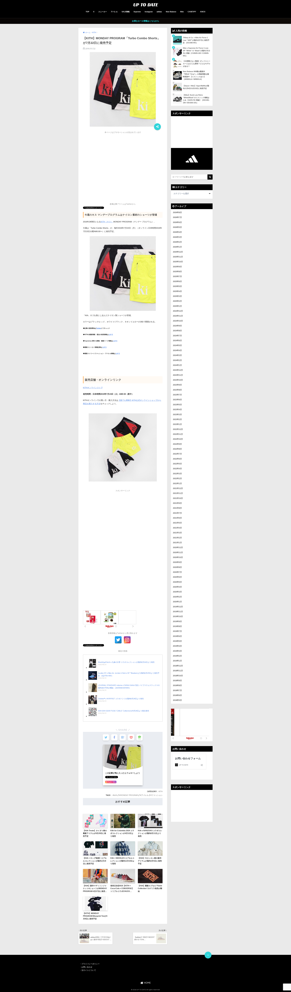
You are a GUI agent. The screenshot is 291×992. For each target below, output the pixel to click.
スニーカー (102, 12)
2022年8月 (177, 449)
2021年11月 (178, 493)
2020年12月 (178, 547)
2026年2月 (177, 242)
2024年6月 (177, 340)
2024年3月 (177, 355)
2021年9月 (177, 503)
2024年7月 (177, 336)
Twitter (98, 328)
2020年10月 (178, 557)
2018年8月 (177, 685)
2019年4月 (177, 646)
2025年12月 (178, 252)
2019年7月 (177, 631)
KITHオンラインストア (93, 388)
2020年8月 (177, 567)
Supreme (137, 12)
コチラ (111, 334)
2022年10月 (178, 439)
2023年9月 (177, 385)
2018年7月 (177, 690)
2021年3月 (177, 533)
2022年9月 (177, 444)
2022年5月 (177, 464)
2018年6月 (177, 695)
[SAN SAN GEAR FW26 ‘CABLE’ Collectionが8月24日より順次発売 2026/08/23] (118, 716)
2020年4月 (177, 587)
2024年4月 (177, 350)
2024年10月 (178, 321)
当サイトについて (88, 970)
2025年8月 (177, 271)
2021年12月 (178, 488)
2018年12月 (178, 666)
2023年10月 (178, 380)
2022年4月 (177, 469)
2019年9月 (177, 621)
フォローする (111, 782)
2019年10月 (178, 616)
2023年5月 (177, 405)
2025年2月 (177, 301)
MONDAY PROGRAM (129, 795)
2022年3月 (177, 474)
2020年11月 (178, 552)
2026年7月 (177, 217)
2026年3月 (177, 237)
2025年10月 (178, 262)
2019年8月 (177, 626)
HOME (147, 982)
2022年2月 (177, 478)
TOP (87, 12)
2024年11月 (178, 316)
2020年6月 (177, 577)
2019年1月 (177, 661)
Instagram (149, 12)
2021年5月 (177, 523)
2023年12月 (178, 370)
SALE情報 (126, 12)
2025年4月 (177, 291)
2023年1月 (177, 424)
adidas (159, 12)
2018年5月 (177, 700)
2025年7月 (177, 276)
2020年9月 (177, 562)
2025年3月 (177, 296)
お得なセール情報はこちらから (145, 21)
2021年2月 (177, 538)
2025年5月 (177, 286)
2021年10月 (178, 498)
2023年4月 (177, 409)
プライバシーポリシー (90, 964)
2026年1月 (177, 247)
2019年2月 (177, 656)
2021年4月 (177, 528)
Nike (182, 12)
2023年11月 (178, 375)
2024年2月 (177, 360)
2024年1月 (177, 365)
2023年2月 (177, 419)
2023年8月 (177, 390)
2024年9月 (177, 326)
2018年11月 (178, 671)
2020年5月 (177, 582)
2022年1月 (177, 483)
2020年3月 (177, 592)
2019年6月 (177, 636)
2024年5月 (177, 345)
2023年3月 (177, 414)
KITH (161, 791)
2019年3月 (177, 651)
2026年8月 (177, 212)
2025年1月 (177, 306)
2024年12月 (178, 311)
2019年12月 (178, 607)
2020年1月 (177, 602)
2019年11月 (178, 611)
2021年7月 (177, 513)
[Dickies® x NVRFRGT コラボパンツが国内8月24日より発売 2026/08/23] (116, 704)
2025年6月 (177, 281)
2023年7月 (177, 395)
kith (115, 795)
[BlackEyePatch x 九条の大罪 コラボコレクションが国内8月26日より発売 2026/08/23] (121, 667)
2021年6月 (177, 518)
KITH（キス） (107, 222)
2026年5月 (177, 227)
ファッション (157, 795)
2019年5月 (177, 641)
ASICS (202, 12)
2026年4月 (177, 232)
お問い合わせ (86, 967)
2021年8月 (177, 508)
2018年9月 (177, 680)
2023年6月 (177, 400)
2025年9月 (177, 267)
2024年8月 (177, 331)
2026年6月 (177, 222)
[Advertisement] (123, 151)
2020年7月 (177, 572)
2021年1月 (177, 543)
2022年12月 (178, 429)
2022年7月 (177, 454)
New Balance (171, 12)
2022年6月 (177, 459)
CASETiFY (192, 12)
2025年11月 (178, 257)
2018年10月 (178, 676)
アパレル (114, 12)
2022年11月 (178, 434)
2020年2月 (177, 597)
